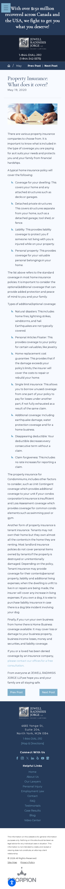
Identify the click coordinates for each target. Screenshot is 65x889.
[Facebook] (17, 758)
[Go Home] (10, 65)
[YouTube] (42, 758)
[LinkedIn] (32, 758)
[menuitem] (32, 771)
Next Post (48, 692)
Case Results (32, 810)
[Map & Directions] (32, 743)
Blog (33, 815)
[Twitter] (27, 758)
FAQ (32, 800)
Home (32, 771)
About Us (32, 776)
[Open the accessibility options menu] (12, 882)
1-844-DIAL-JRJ (30, 55)
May (19, 65)
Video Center (32, 820)
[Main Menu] (6, 8)
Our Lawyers (32, 781)
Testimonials (32, 805)
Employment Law (32, 791)
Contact (32, 796)
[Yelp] (37, 758)
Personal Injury (32, 786)
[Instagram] (22, 758)
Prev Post (16, 692)
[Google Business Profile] (47, 758)
